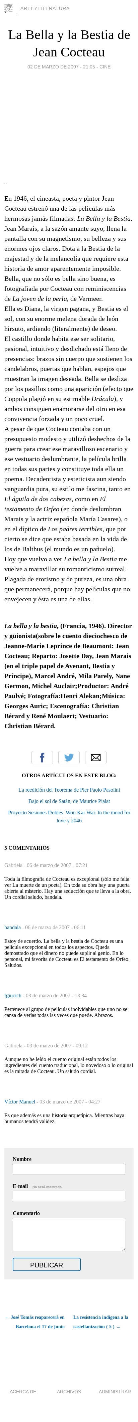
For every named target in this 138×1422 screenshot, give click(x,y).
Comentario (26, 1213)
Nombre (22, 1159)
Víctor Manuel (20, 1101)
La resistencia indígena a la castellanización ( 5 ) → (100, 1322)
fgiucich (13, 995)
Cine (105, 66)
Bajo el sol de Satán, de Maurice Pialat (69, 801)
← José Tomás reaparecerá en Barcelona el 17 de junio (35, 1322)
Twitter (69, 757)
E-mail (38, 1186)
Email (96, 757)
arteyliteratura (45, 8)
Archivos (69, 1391)
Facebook (42, 757)
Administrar (115, 1391)
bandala (13, 927)
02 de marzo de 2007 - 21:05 (61, 66)
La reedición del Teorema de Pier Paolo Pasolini (69, 790)
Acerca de (23, 1391)
